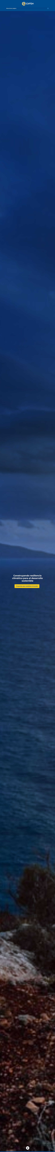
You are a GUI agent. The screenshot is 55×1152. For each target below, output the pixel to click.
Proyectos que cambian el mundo (27, 586)
